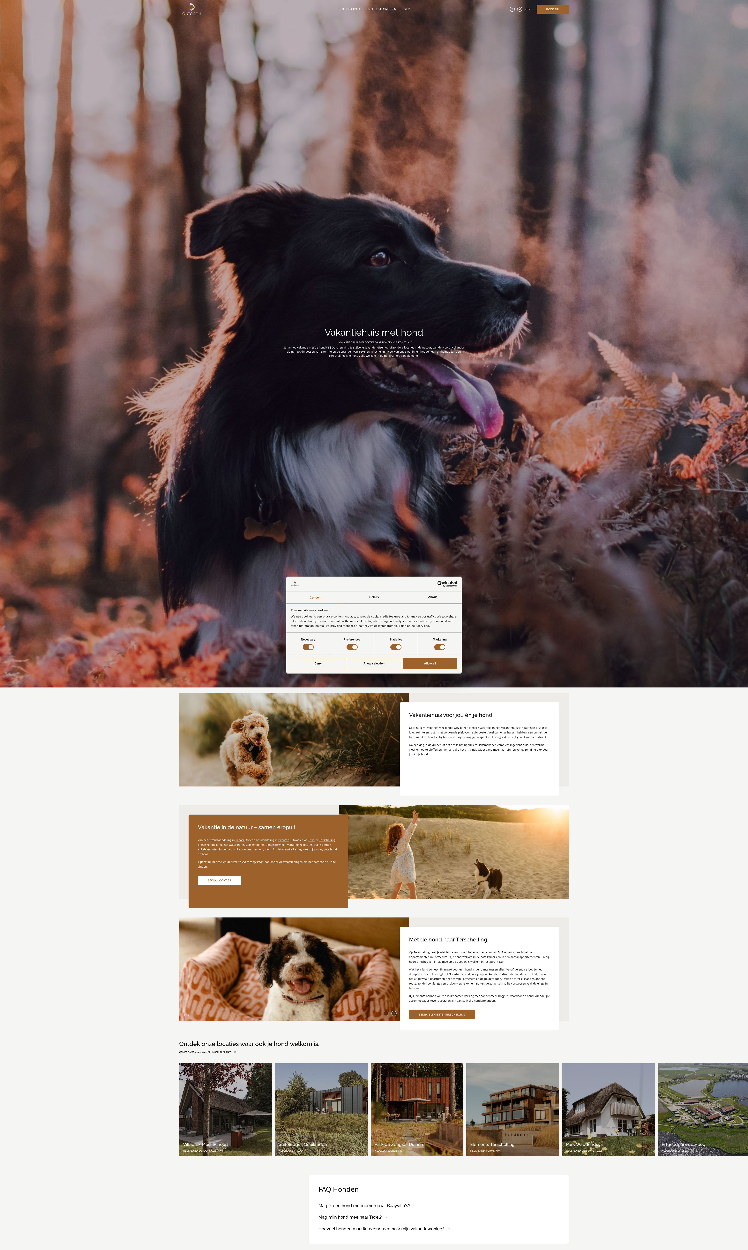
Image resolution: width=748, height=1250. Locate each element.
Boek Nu (552, 9)
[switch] (352, 647)
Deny (317, 663)
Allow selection (374, 663)
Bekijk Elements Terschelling (442, 1014)
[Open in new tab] (519, 9)
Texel (311, 840)
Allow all (430, 663)
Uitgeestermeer (276, 845)
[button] (394, 1012)
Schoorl (240, 840)
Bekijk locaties (219, 880)
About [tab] (432, 596)
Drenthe (283, 840)
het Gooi (246, 845)
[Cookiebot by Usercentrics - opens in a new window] (440, 584)
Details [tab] (374, 596)
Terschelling (327, 840)
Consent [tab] (315, 597)
